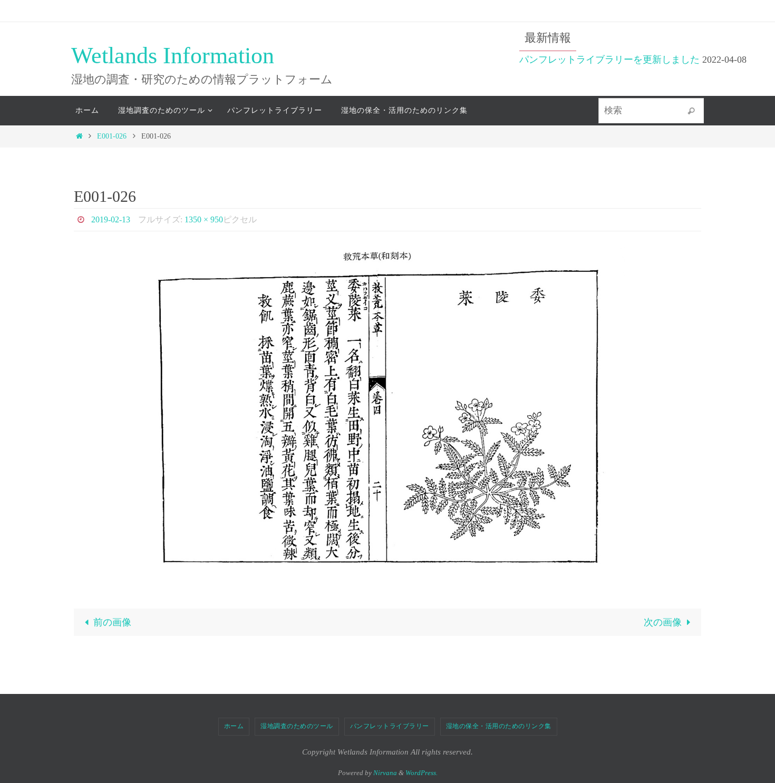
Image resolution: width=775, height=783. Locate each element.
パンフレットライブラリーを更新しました (609, 59)
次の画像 (663, 622)
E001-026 (112, 136)
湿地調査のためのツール (296, 726)
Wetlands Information (172, 55)
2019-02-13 (110, 219)
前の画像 (112, 622)
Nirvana (385, 773)
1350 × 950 (204, 219)
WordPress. (421, 773)
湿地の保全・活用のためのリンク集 (498, 726)
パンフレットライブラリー (389, 726)
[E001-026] (387, 413)
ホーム (234, 726)
